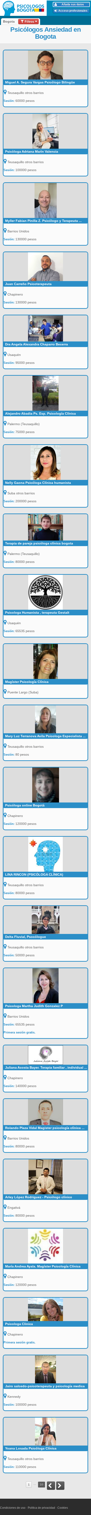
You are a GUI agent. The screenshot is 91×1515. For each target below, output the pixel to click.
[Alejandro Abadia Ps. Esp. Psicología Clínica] (46, 393)
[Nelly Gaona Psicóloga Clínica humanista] (46, 462)
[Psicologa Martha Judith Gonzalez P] (46, 985)
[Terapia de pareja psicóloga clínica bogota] (46, 527)
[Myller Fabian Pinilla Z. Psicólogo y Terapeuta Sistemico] (46, 200)
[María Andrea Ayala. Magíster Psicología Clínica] (46, 1246)
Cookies (62, 1507)
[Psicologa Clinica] (46, 1309)
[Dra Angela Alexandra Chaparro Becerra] (46, 328)
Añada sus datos (73, 4)
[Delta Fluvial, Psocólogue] (46, 920)
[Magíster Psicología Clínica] (46, 661)
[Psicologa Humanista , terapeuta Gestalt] (46, 592)
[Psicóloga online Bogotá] (46, 785)
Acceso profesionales (73, 10)
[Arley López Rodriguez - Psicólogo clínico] (46, 1176)
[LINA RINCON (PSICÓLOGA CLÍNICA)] (46, 854)
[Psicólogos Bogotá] (24, 8)
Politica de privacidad (41, 1507)
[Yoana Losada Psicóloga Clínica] (46, 1432)
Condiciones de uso (12, 1507)
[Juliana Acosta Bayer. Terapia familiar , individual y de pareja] (46, 1055)
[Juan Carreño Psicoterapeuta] (46, 266)
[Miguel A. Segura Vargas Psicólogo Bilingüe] (46, 64)
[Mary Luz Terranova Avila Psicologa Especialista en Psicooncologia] (46, 719)
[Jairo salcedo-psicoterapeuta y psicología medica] (46, 1369)
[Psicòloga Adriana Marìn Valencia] (46, 131)
